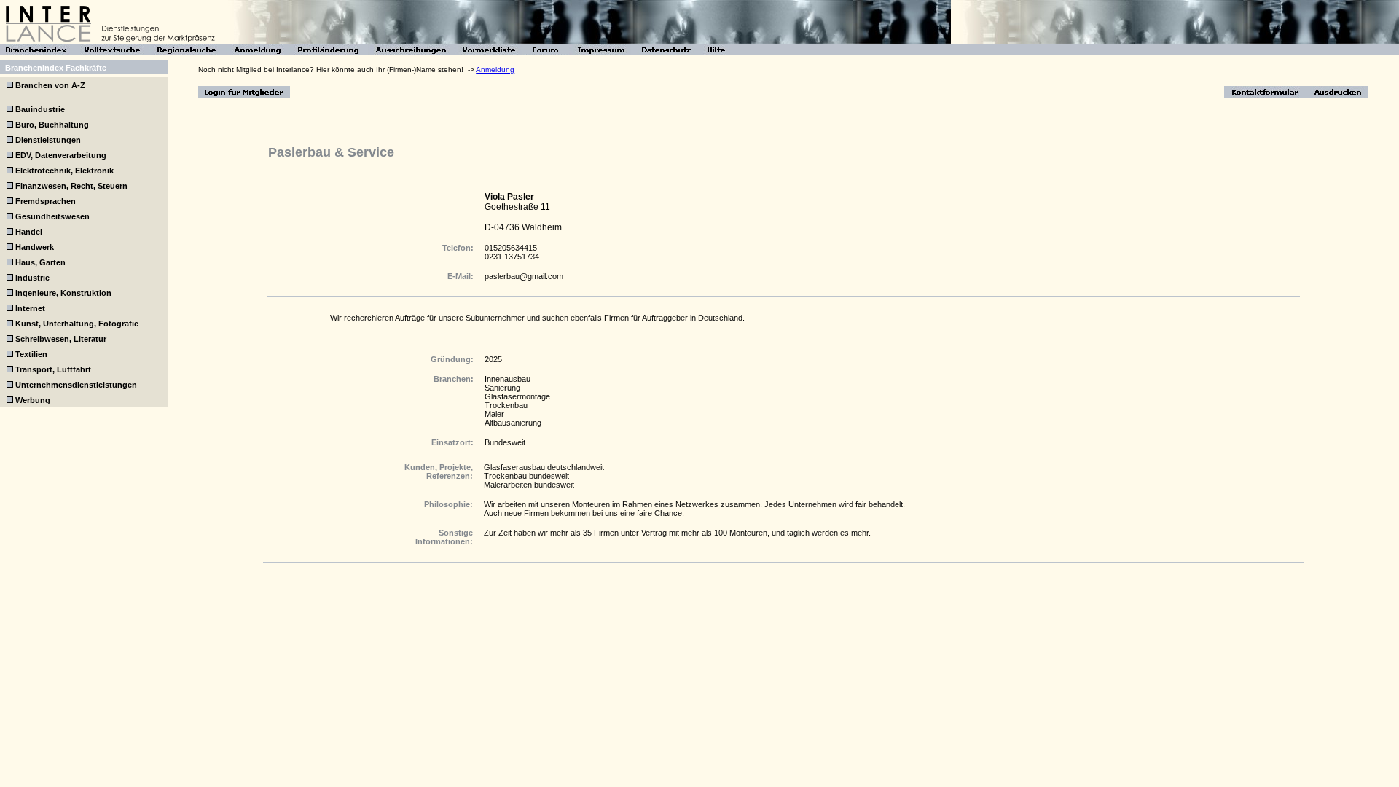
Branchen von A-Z (49, 85)
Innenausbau (507, 379)
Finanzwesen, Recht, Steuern (71, 185)
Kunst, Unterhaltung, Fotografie (76, 323)
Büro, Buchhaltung (52, 124)
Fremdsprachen (45, 201)
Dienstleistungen (48, 140)
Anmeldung (495, 70)
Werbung (32, 400)
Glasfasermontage (517, 396)
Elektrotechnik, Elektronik (64, 170)
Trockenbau (506, 405)
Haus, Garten (40, 262)
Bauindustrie (40, 109)
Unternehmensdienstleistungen (76, 384)
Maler (494, 414)
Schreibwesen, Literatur (60, 338)
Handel (28, 231)
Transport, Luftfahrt (53, 369)
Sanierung (502, 387)
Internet (30, 308)
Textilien (31, 354)
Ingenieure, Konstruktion (63, 293)
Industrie (32, 277)
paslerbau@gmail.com (524, 276)
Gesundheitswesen (52, 216)
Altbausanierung (513, 422)
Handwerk (34, 247)
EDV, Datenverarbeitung (60, 155)
